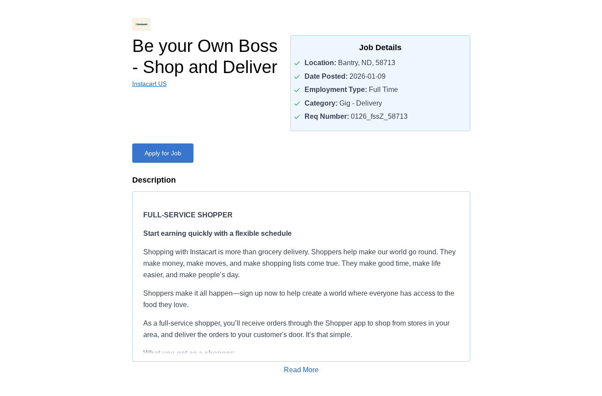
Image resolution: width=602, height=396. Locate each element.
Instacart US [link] (149, 83)
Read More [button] (301, 370)
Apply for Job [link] (163, 153)
